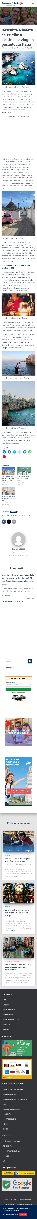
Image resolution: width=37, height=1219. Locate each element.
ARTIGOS (6, 1005)
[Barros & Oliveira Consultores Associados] (13, 3)
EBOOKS (5, 1129)
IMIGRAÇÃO (6, 1025)
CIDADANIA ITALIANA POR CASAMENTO (15, 1099)
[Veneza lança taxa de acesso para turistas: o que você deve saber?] (18, 947)
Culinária (9, 515)
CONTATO (6, 1156)
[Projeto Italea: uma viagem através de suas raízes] (18, 841)
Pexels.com (26, 87)
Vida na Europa (16, 961)
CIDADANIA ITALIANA (9, 1010)
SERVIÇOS (6, 1124)
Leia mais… (14, 876)
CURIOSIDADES (8, 1015)
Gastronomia (17, 515)
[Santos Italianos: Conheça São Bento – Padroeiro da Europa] (18, 893)
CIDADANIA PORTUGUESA (11, 1020)
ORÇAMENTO (7, 1114)
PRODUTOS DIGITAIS (9, 1119)
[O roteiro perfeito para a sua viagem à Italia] (24, 471)
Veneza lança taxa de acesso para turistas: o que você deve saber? (18, 967)
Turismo (13, 511)
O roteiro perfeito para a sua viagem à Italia (24, 478)
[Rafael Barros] (18, 539)
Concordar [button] (23, 1214)
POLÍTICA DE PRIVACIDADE (11, 1141)
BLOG (4, 1000)
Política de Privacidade (10, 1214)
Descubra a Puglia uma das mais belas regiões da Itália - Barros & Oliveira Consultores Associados (18, 578)
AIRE (4, 1104)
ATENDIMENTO (7, 1146)
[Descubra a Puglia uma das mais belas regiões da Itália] (8, 471)
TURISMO (6, 1030)
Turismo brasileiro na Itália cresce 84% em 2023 (8, 498)
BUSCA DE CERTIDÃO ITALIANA (13, 1089)
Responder (30, 598)
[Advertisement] (18, 139)
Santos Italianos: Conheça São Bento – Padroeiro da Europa (17, 913)
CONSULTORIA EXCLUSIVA (11, 1151)
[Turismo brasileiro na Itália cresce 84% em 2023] (8, 491)
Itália (23, 515)
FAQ (4, 1161)
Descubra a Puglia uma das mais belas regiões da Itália (8, 478)
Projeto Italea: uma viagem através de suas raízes (17, 859)
